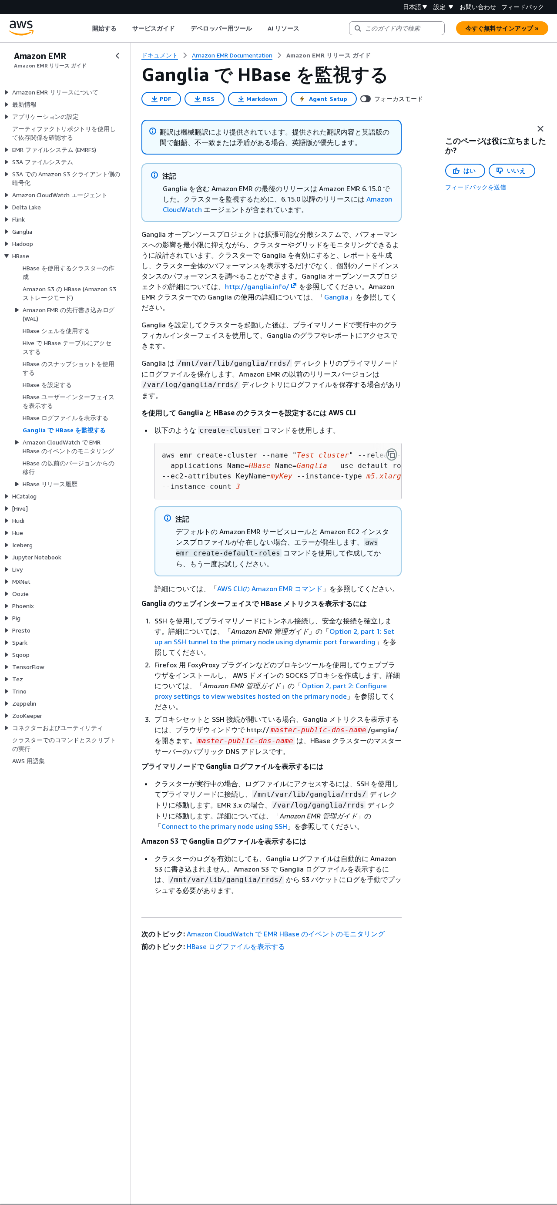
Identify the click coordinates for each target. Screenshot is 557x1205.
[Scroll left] (85, 28)
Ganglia (336, 297)
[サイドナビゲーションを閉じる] (117, 56)
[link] (328, 55)
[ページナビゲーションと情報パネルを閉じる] (540, 129)
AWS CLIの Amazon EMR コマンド (269, 588)
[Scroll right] (306, 28)
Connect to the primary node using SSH (224, 826)
